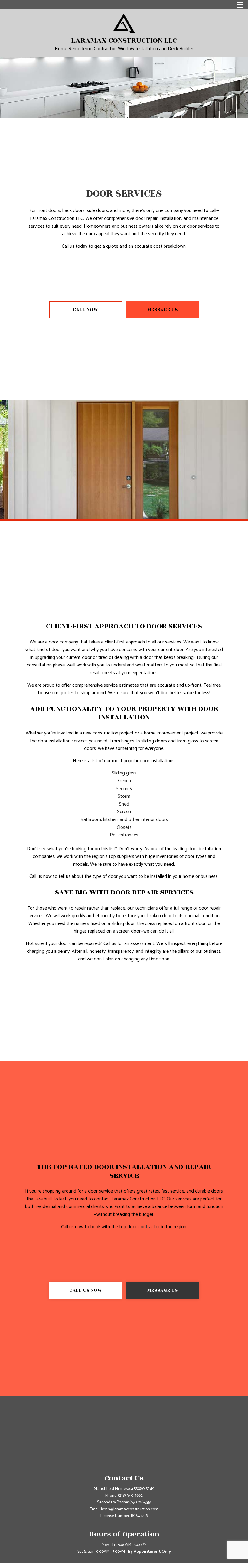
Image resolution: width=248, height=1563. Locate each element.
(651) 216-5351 (140, 1502)
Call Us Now (85, 1290)
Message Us (162, 309)
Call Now (85, 309)
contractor (149, 1227)
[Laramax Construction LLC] (124, 23)
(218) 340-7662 (130, 1495)
